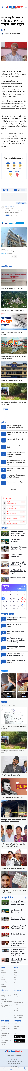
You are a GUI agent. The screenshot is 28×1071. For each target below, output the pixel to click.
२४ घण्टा (3, 705)
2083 (17, 1008)
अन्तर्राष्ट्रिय (3, 987)
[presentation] (12, 256)
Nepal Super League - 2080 (6, 1006)
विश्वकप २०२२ (4, 1043)
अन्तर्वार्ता (3, 977)
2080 (17, 996)
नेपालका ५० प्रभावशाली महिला (19, 993)
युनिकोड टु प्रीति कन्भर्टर (19, 1018)
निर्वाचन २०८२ (4, 1038)
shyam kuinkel (9, 207)
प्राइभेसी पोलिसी (17, 1031)
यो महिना (13, 705)
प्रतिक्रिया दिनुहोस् (21, 203)
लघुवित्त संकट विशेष (5, 1026)
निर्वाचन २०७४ (4, 1031)
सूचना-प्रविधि (17, 982)
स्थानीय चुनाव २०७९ (5, 1033)
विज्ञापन (15, 1028)
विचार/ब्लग (3, 973)
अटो (15, 980)
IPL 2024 (3, 999)
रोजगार (15, 975)
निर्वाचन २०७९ (4, 1035)
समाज (2, 970)
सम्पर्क (15, 1033)
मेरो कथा (16, 1011)
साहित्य (2, 975)
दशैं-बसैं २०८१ (4, 1045)
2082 (17, 1000)
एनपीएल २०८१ (4, 993)
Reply (7, 215)
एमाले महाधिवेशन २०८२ (6, 1040)
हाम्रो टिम (16, 1024)
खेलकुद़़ (3, 980)
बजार (15, 970)
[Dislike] (16, 215)
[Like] (11, 215)
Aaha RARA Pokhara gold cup (6, 1002)
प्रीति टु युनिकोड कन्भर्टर (19, 1015)
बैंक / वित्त (16, 977)
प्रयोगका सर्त (16, 1026)
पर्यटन (15, 973)
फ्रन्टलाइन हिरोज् (17, 1013)
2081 (17, 998)
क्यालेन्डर (6, 586)
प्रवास (2, 984)
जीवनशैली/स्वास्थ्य (5, 982)
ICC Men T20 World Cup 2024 (6, 996)
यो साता (8, 705)
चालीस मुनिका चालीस (18, 1002)
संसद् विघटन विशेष (5, 1028)
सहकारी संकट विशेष (5, 1024)
